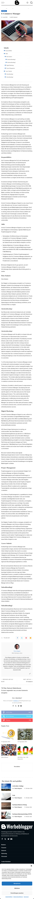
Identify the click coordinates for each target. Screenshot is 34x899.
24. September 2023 (22, 741)
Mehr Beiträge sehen (17, 653)
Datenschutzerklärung (18, 896)
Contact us (16, 700)
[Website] (30, 674)
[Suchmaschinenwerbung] (6, 806)
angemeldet (10, 690)
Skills (6, 53)
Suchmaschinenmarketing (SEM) (22, 814)
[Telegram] (18, 706)
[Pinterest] (26, 638)
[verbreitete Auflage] (6, 787)
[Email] (30, 638)
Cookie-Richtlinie (8, 896)
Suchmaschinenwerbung (19, 804)
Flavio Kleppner (17, 651)
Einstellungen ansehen (17, 893)
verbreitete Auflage (17, 786)
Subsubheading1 (9, 74)
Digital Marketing (10, 65)
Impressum (26, 896)
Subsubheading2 (9, 77)
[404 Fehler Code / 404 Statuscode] (25, 750)
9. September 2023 (5, 741)
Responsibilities (8, 50)
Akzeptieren (17, 883)
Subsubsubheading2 (11, 62)
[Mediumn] (21, 706)
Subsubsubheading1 (11, 59)
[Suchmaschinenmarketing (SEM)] (6, 815)
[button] (31, 866)
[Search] (31, 2)
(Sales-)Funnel (4, 757)
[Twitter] (22, 638)
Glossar (4, 10)
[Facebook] (17, 638)
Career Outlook (8, 71)
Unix (13, 795)
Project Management (10, 68)
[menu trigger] (3, 2)
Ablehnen (17, 888)
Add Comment (14, 17)
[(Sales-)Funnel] (8, 750)
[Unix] (6, 796)
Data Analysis (9, 56)
